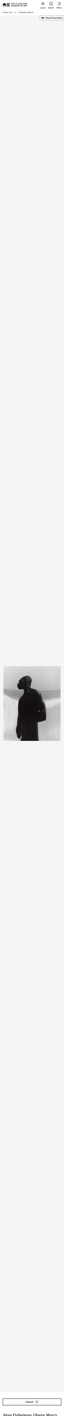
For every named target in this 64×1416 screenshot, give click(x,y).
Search (51, 8)
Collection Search (26, 12)
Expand (29, 1402)
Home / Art (7, 12)
